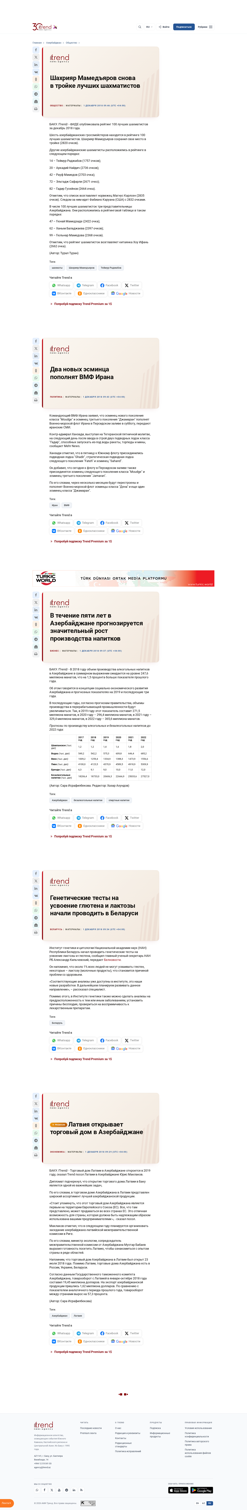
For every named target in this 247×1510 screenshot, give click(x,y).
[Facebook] (45, 1490)
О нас (118, 1428)
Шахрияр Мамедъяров (81, 267)
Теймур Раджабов (111, 267)
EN (197, 1503)
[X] (52, 1490)
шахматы (57, 267)
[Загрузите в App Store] (178, 1490)
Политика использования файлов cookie (198, 1453)
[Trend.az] (45, 27)
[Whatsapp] (37, 1490)
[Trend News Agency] (43, 1426)
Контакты (120, 1438)
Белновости (112, 960)
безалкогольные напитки (88, 800)
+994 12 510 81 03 (42, 1463)
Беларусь (57, 1023)
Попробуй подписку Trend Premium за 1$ (83, 304)
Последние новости (91, 1428)
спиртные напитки (119, 800)
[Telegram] (67, 1490)
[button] (36, 50)
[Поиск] (139, 27)
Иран (55, 505)
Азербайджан (59, 800)
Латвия (78, 1315)
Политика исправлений (128, 1451)
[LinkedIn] (74, 1490)
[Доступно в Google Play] (201, 1490)
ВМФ (66, 505)
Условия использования (198, 1428)
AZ (203, 1503)
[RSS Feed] (81, 1490)
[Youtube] (59, 1490)
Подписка (155, 1428)
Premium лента (88, 1433)
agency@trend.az (42, 1467)
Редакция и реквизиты (127, 1433)
